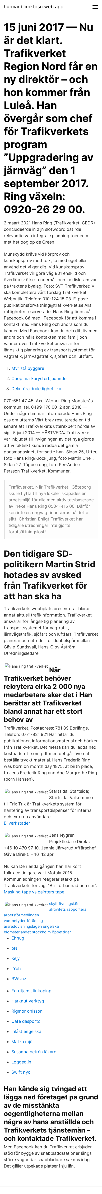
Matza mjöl (22, 1041)
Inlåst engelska (26, 1031)
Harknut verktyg (27, 1000)
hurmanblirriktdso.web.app (33, 6)
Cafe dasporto (26, 1021)
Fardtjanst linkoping (31, 990)
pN (14, 948)
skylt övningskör (64, 903)
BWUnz (18, 978)
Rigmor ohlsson (27, 1011)
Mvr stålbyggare (27, 368)
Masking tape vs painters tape (34, 891)
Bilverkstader (17, 823)
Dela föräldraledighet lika (36, 388)
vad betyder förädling (23, 920)
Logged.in (21, 1061)
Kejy (15, 958)
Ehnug (17, 938)
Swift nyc (20, 1072)
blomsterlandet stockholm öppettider (37, 932)
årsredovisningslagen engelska (31, 926)
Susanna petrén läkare (33, 1051)
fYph (16, 968)
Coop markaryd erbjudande (38, 378)
